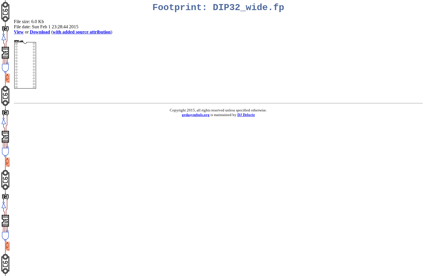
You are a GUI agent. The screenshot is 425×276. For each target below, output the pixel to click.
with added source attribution (82, 31)
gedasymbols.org (196, 115)
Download (40, 31)
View (19, 31)
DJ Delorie (246, 115)
